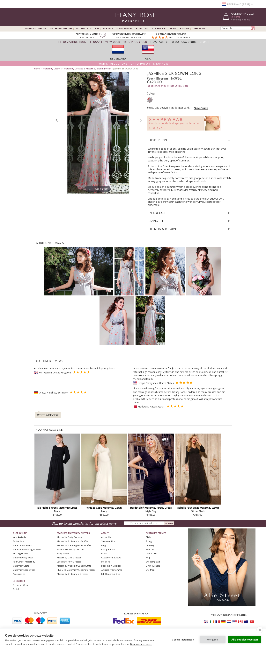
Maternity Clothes (87, 28)
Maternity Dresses (61, 28)
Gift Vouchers (153, 565)
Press (104, 553)
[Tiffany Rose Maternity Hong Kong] (251, 621)
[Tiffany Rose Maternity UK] (206, 621)
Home (37, 68)
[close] (259, 629)
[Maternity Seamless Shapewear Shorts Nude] (184, 131)
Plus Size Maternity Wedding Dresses (76, 569)
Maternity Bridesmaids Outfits (72, 541)
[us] (148, 55)
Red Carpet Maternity (24, 561)
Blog (103, 545)
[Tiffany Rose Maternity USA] (234, 621)
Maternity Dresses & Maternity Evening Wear (87, 68)
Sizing (149, 541)
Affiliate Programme (111, 569)
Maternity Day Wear (23, 557)
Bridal (16, 589)
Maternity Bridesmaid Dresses (72, 573)
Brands (184, 28)
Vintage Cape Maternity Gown (104, 507)
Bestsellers (18, 541)
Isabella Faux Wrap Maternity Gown (198, 507)
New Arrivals (19, 537)
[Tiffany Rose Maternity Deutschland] (223, 621)
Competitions (108, 549)
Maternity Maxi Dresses (69, 557)
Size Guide (201, 108)
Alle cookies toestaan (244, 639)
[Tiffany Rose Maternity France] (217, 621)
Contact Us (151, 553)
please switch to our (172, 42)
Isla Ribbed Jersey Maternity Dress (57, 507)
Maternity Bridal (35, 28)
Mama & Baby (124, 28)
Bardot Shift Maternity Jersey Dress (151, 507)
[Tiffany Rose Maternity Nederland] (229, 621)
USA (148, 58)
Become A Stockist (111, 565)
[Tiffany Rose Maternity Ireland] (212, 621)
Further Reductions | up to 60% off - (133, 63)
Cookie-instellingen (183, 639)
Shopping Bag (153, 561)
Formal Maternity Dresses (70, 549)
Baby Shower (63, 553)
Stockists (105, 561)
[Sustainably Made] (103, 36)
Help (148, 557)
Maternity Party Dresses (69, 537)
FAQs (148, 537)
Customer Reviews (111, 557)
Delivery (150, 545)
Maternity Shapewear (24, 569)
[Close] (204, 42)
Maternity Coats (21, 565)
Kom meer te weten (141, 644)
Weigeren (212, 639)
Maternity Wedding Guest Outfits (74, 545)
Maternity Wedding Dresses (27, 549)
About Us (106, 537)
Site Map (150, 569)
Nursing (108, 28)
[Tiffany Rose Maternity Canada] (240, 621)
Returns (150, 549)
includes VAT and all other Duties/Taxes (167, 85)
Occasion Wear (20, 585)
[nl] (118, 55)
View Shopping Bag (240, 19)
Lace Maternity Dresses (69, 561)
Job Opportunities (110, 573)
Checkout (199, 28)
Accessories (159, 28)
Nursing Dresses (21, 553)
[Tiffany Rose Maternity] (115, 24)
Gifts (173, 28)
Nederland (118, 58)
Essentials (142, 28)
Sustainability (108, 541)
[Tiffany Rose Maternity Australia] (246, 621)
